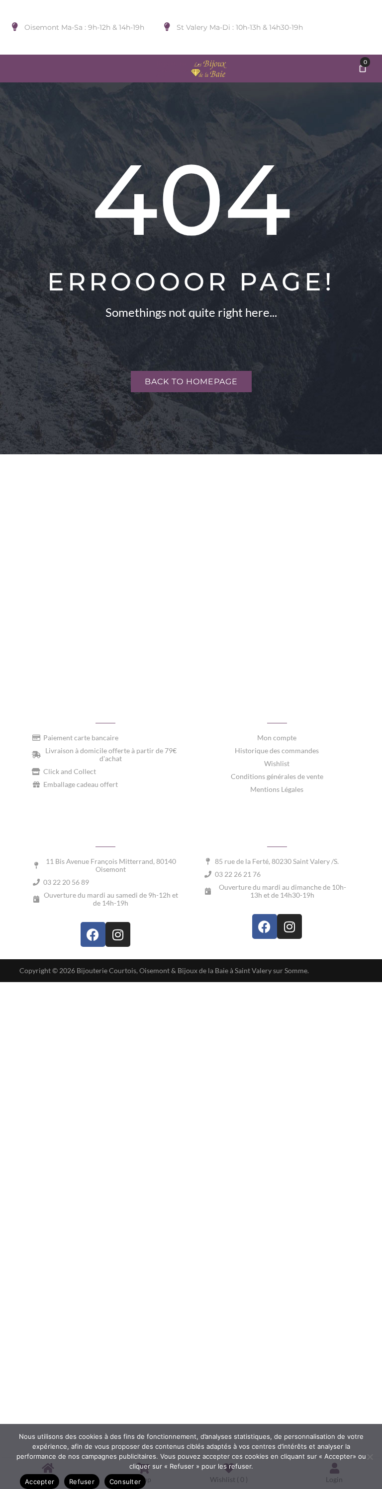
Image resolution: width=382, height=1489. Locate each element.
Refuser (82, 1482)
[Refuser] (370, 1457)
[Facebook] (93, 934)
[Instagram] (117, 934)
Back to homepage (191, 381)
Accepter (39, 1482)
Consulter (125, 1482)
